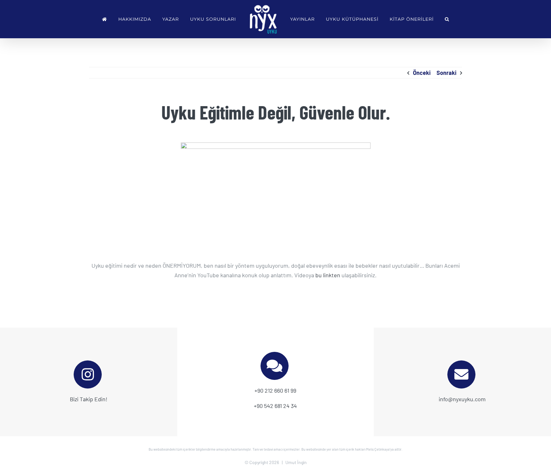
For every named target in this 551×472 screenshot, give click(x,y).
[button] (430, 19)
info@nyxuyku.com (462, 399)
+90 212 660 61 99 (275, 390)
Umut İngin (296, 462)
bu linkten (327, 275)
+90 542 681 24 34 (275, 405)
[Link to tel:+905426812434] (275, 366)
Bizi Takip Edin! (88, 399)
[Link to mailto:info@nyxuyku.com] (461, 374)
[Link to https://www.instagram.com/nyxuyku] (88, 374)
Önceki (421, 72)
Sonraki (446, 72)
